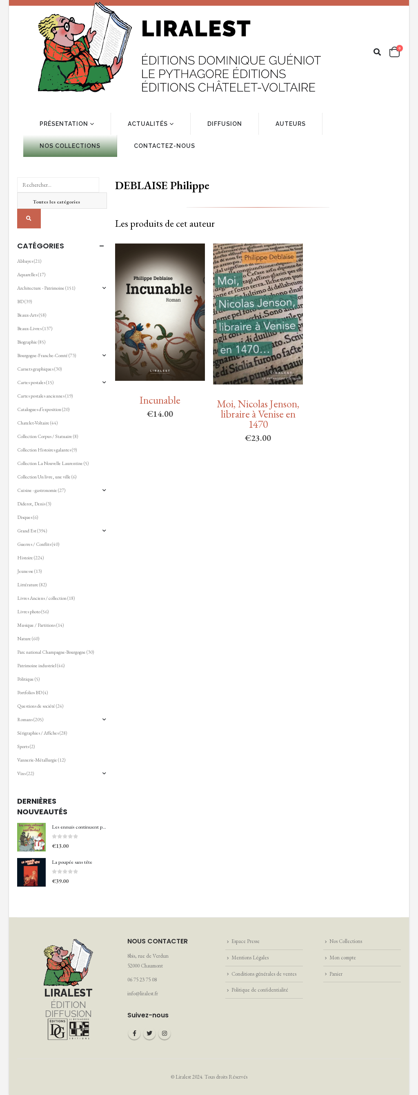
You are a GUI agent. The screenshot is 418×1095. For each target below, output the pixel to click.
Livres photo (28, 611)
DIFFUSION (224, 124)
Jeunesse (25, 571)
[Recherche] (29, 218)
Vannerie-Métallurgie (37, 760)
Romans (25, 719)
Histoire (25, 557)
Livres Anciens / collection (42, 598)
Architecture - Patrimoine (40, 288)
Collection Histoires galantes (44, 450)
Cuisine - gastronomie (37, 490)
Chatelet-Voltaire (33, 423)
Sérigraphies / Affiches (38, 733)
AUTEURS (291, 124)
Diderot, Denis (31, 504)
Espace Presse (245, 941)
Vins (21, 773)
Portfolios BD (29, 692)
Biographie (27, 342)
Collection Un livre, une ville (44, 477)
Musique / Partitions (36, 625)
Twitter (149, 1033)
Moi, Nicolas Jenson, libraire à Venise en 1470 (258, 414)
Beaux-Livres (29, 328)
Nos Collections (345, 941)
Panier (335, 973)
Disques (24, 517)
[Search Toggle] (377, 52)
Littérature (27, 584)
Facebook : (134, 1033)
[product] (31, 837)
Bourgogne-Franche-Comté (42, 355)
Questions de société (36, 706)
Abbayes (25, 261)
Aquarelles (27, 274)
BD (20, 301)
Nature (24, 638)
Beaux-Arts (27, 315)
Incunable (160, 400)
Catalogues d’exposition (39, 409)
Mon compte (342, 957)
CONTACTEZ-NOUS (164, 146)
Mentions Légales (250, 957)
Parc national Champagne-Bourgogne (51, 652)
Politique (25, 679)
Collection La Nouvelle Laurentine (50, 463)
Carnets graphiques (35, 369)
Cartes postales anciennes (40, 396)
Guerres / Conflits (34, 544)
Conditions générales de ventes (263, 973)
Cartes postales (31, 382)
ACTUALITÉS (148, 124)
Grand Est (26, 530)
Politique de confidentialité (259, 989)
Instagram (164, 1033)
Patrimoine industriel (36, 665)
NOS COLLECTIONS (70, 146)
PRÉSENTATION (64, 124)
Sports (23, 746)
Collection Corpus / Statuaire (44, 436)
